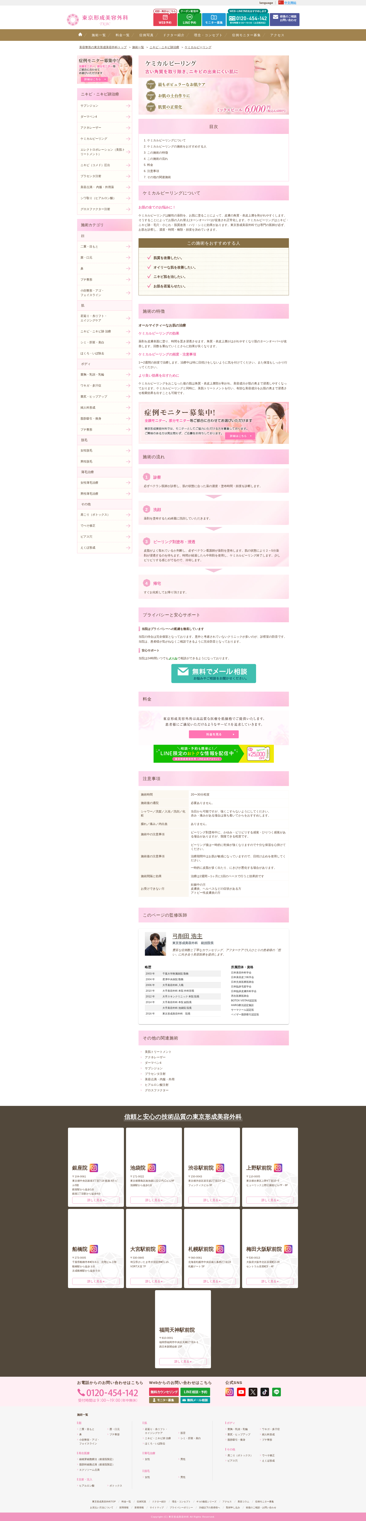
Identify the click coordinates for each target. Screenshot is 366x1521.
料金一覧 (123, 35)
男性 (183, 1459)
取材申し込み (233, 1507)
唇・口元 (86, 257)
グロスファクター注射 (95, 209)
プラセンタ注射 (155, 1073)
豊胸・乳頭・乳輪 (92, 374)
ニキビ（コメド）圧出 (95, 165)
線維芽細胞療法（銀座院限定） (97, 1459)
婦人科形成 (87, 407)
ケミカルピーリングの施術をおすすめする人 (177, 146)
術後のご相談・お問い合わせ (261, 1507)
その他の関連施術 (159, 177)
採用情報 (124, 1507)
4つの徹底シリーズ (206, 1501)
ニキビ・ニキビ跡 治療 (95, 331)
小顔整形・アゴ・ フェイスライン (92, 293)
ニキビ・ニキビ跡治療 (100, 94)
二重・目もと (89, 246)
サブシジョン (154, 1068)
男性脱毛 (86, 461)
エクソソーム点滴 (89, 1469)
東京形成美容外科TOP (104, 1501)
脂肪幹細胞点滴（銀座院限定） (97, 1464)
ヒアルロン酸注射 (157, 1084)
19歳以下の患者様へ (209, 1507)
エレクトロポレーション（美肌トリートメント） (102, 152)
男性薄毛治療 (89, 493)
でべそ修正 (87, 525)
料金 (150, 165)
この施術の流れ (157, 158)
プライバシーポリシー (181, 1507)
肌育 (183, 1433)
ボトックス (116, 1485)
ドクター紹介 (174, 35)
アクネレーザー (155, 1057)
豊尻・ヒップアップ (93, 396)
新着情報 (139, 1507)
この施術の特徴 (157, 152)
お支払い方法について (101, 1507)
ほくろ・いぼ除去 (92, 353)
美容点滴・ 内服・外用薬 (97, 187)
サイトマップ (157, 1507)
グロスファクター (157, 1090)
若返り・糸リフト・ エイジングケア (93, 318)
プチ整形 (86, 279)
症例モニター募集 (246, 35)
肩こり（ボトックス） (95, 514)
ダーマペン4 (153, 1062)
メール (173, 658)
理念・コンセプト (208, 35)
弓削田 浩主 (187, 936)
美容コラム (243, 1501)
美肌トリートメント (158, 1051)
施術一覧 (99, 35)
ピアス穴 (86, 536)
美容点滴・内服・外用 (160, 1079)
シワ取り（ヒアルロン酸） (98, 198)
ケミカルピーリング (93, 138)
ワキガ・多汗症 (90, 385)
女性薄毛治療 (89, 482)
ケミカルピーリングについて (166, 140)
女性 (147, 1459)
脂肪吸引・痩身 (90, 418)
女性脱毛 (86, 450)
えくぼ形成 (87, 547)
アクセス (277, 35)
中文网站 (290, 2)
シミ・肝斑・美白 (92, 342)
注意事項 (153, 171)
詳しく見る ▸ (96, 1200)
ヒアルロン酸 (86, 1485)
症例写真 (146, 35)
